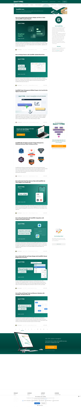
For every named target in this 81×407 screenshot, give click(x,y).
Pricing (59, 1)
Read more (45, 49)
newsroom (57, 50)
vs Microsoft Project (58, 394)
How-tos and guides (25, 4)
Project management (38, 4)
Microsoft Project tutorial (62, 4)
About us (28, 394)
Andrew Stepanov (19, 49)
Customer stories (52, 1)
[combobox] (78, 396)
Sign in (65, 1)
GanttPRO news (46, 4)
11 (40, 329)
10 (37, 329)
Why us (15, 394)
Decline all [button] (44, 403)
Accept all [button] (37, 403)
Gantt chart (18, 4)
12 (43, 329)
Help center (42, 394)
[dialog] (40, 401)
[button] (40, 405)
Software (32, 4)
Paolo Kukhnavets (19, 122)
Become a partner (45, 1)
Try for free (20, 134)
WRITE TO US (59, 244)
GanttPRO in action (53, 4)
